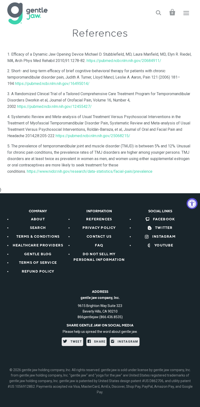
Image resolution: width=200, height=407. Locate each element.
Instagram (164, 236)
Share (99, 341)
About (38, 219)
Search (38, 227)
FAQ (99, 245)
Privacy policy (99, 227)
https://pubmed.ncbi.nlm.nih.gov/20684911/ (124, 60)
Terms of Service (38, 262)
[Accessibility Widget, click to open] (192, 203)
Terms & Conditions (38, 236)
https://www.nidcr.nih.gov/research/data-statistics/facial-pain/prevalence (89, 171)
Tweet (76, 341)
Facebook (164, 219)
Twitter (163, 227)
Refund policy (38, 271)
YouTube (163, 245)
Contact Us (99, 236)
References (99, 219)
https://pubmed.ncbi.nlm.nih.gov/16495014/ (52, 83)
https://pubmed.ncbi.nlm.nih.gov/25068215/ (93, 135)
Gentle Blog (37, 254)
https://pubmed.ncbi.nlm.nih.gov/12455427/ (54, 106)
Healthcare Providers (38, 245)
